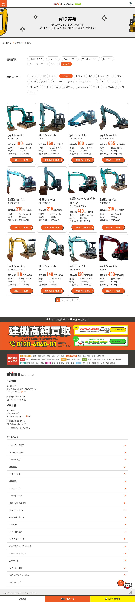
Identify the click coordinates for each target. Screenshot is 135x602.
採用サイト (14, 560)
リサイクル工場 (15, 567)
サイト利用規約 (15, 531)
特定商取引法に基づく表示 (20, 546)
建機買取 (13, 481)
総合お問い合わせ (16, 517)
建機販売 (13, 466)
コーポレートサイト (17, 553)
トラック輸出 (14, 474)
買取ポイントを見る (21, 160)
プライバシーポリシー (18, 539)
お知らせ (13, 524)
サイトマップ (14, 582)
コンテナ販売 (14, 488)
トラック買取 (14, 459)
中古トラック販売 (16, 445)
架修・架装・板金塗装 (17, 503)
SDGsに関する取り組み (19, 575)
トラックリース (15, 495)
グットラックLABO (17, 510)
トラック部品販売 (16, 452)
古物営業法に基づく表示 (18, 428)
